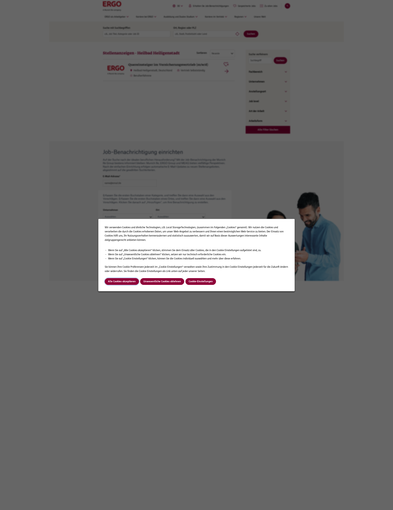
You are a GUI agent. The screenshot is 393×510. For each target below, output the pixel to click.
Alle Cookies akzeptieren (122, 281)
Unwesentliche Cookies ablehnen (162, 281)
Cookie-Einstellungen (201, 281)
